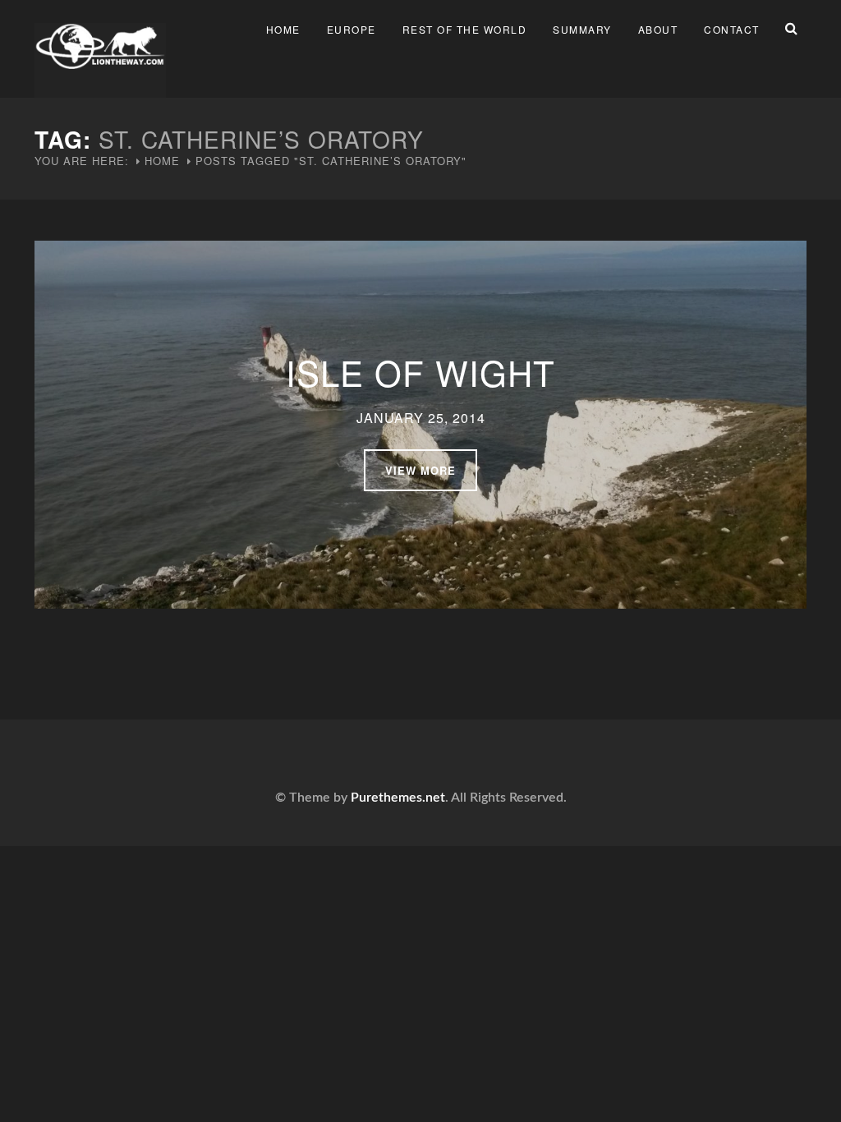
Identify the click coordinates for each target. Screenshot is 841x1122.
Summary (582, 29)
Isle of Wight (420, 372)
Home (283, 29)
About (658, 29)
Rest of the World (464, 29)
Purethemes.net (398, 797)
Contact (732, 29)
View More (420, 470)
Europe (351, 29)
